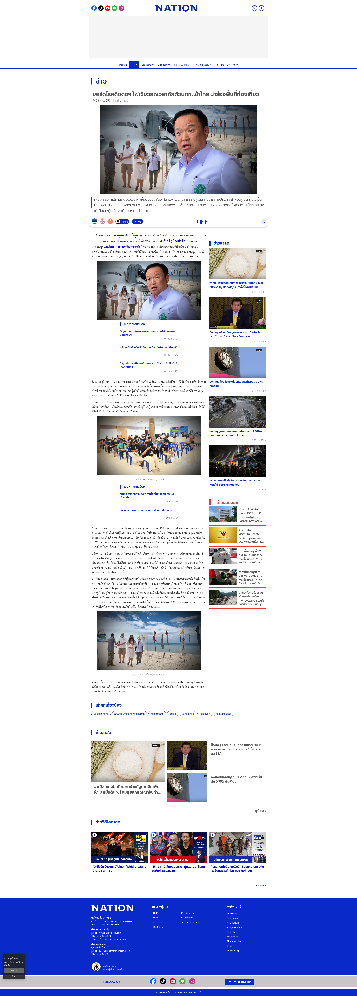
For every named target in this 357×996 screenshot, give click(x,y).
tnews (230, 945)
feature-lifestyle (191, 922)
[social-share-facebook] (94, 8)
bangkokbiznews (235, 927)
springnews (232, 936)
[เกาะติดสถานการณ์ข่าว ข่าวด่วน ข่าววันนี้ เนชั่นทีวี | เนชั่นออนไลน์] (176, 8)
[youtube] (173, 983)
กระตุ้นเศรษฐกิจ (223, 713)
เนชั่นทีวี (169, 992)
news (156, 917)
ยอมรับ (14, 971)
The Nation (232, 913)
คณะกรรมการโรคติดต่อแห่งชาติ (129, 713)
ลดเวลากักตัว (157, 713)
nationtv (231, 931)
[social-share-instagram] (121, 8)
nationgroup (233, 917)
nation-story (188, 917)
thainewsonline (234, 941)
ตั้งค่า (14, 976)
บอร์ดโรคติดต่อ (101, 713)
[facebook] (153, 983)
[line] (182, 983)
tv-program (187, 912)
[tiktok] (163, 983)
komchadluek (233, 922)
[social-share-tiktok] (101, 8)
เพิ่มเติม (7, 965)
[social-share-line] (114, 8)
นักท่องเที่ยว (188, 713)
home (156, 912)
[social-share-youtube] (107, 8)
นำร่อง (172, 713)
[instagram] (192, 983)
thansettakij (233, 950)
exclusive (158, 922)
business (158, 926)
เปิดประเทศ (205, 713)
